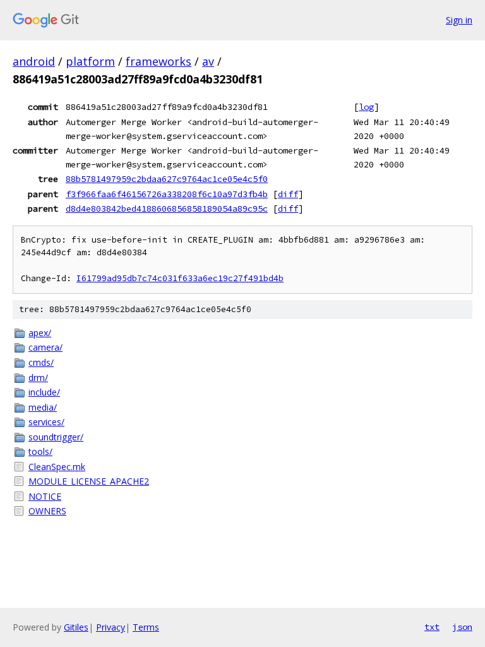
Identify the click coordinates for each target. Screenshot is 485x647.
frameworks (158, 61)
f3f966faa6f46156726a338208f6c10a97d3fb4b (167, 194)
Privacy (110, 627)
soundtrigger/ (55, 437)
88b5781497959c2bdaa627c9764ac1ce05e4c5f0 (167, 178)
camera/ (45, 347)
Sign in (459, 20)
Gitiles (76, 627)
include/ (44, 392)
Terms (146, 627)
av (208, 61)
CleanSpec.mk (56, 467)
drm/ (38, 378)
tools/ (40, 451)
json (462, 626)
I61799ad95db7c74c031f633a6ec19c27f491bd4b (180, 278)
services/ (46, 422)
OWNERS (47, 511)
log (366, 106)
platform (90, 61)
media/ (42, 407)
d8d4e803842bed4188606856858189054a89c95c (167, 208)
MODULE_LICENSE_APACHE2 (88, 481)
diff (288, 194)
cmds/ (41, 362)
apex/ (39, 333)
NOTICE (44, 496)
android (34, 61)
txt (432, 626)
